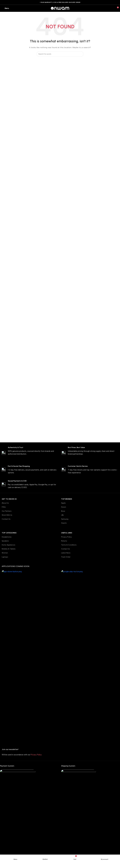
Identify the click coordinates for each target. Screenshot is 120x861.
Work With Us (7, 515)
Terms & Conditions (69, 545)
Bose (63, 511)
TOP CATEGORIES (9, 533)
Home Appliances (8, 545)
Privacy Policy (66, 537)
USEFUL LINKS (66, 533)
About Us (5, 503)
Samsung (64, 519)
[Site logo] (60, 8)
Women (5, 553)
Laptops (5, 557)
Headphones (6, 537)
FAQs (4, 507)
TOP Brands (66, 499)
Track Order (65, 557)
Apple (63, 503)
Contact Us (6, 519)
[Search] (112, 8)
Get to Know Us (9, 499)
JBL (62, 515)
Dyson (63, 507)
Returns (64, 541)
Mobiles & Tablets (8, 549)
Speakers (5, 541)
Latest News (65, 553)
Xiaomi (64, 523)
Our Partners (6, 511)
